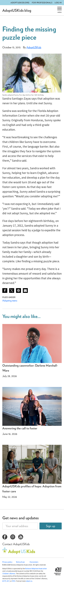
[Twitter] (11, 290)
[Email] (25, 290)
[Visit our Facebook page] (4, 537)
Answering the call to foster (19, 428)
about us (29, 581)
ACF (8, 581)
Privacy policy (7, 562)
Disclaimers (34, 562)
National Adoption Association (36, 568)
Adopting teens (9, 300)
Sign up (50, 526)
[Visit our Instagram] (12, 537)
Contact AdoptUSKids (16, 544)
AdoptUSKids (33, 47)
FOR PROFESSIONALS (42, 2)
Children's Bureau (8, 573)
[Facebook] (4, 290)
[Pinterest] (18, 290)
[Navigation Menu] (59, 10)
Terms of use (20, 562)
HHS (13, 581)
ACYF (4, 581)
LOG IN (58, 2)
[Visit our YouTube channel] (20, 537)
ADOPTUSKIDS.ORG (20, 2)
